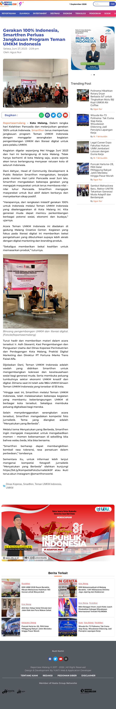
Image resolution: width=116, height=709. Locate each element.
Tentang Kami (29, 675)
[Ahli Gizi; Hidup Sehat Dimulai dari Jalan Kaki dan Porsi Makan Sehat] (11, 607)
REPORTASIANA (9, 13)
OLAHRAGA (24, 13)
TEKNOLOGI (80, 13)
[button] (41, 115)
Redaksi (48, 675)
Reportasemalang (14, 123)
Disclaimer (88, 675)
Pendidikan (26, 583)
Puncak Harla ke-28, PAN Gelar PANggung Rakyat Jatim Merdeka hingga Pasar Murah (102, 170)
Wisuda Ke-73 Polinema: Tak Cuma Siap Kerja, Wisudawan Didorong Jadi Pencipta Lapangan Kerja (102, 124)
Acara (81, 622)
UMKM (9, 487)
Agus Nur (97, 109)
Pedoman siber (67, 675)
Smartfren (38, 130)
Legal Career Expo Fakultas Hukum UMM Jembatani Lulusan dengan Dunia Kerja (100, 148)
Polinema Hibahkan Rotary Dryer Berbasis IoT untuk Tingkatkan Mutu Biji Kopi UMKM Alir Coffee (102, 98)
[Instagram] (66, 659)
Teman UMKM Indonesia (48, 484)
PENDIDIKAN (95, 13)
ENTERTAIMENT (40, 13)
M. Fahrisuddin (100, 136)
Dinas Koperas (14, 484)
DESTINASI (55, 13)
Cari (112, 4)
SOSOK (107, 13)
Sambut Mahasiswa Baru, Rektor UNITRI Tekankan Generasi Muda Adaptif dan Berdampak (101, 191)
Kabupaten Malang (29, 622)
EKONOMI (67, 13)
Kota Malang (83, 583)
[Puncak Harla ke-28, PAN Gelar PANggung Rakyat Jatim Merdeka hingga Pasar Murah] (11, 627)
